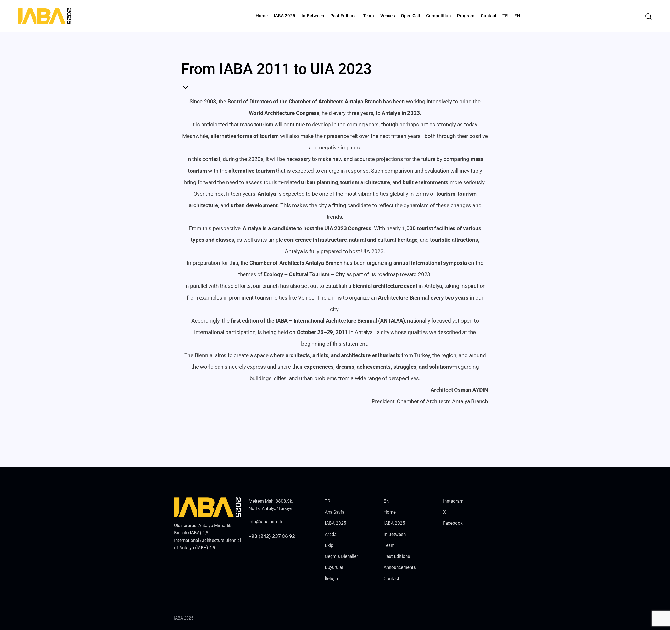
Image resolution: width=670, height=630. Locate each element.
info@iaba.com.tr (266, 521)
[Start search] (648, 16)
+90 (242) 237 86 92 (272, 536)
